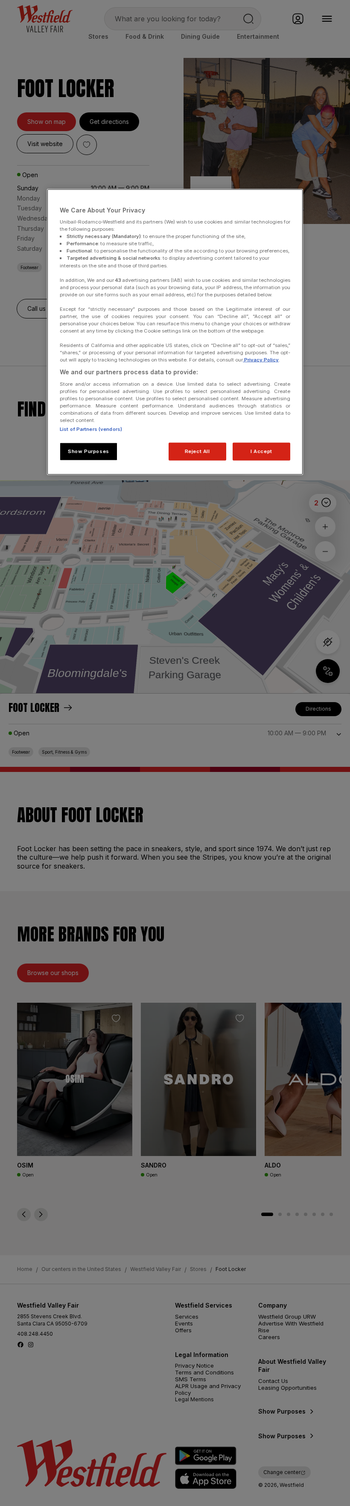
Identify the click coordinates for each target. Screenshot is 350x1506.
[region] (175, 332)
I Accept (261, 451)
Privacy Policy (261, 360)
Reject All (197, 451)
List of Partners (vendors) (91, 429)
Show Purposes (88, 451)
